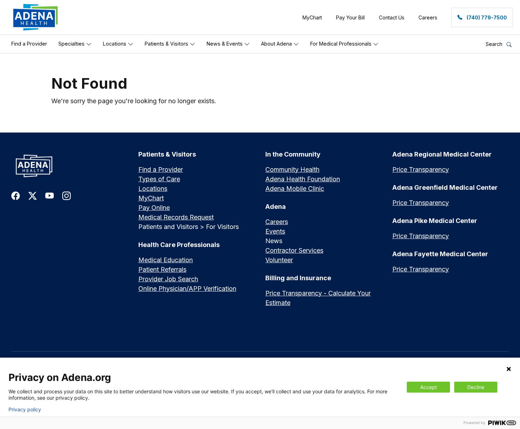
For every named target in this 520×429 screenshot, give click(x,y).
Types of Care (159, 179)
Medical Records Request (176, 217)
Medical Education (165, 260)
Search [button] (495, 44)
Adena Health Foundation (302, 179)
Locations (115, 44)
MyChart (151, 198)
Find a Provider (29, 44)
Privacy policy (24, 409)
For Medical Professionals (341, 44)
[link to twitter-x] (32, 195)
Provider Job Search (168, 279)
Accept (428, 387)
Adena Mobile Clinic (294, 188)
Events (275, 231)
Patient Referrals (162, 269)
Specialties (72, 44)
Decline (475, 387)
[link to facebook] (15, 195)
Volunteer (279, 260)
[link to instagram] (66, 195)
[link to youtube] (49, 195)
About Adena (277, 44)
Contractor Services (294, 250)
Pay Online (154, 207)
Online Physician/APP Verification (187, 288)
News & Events (225, 44)
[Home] (69, 165)
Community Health (292, 169)
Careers (276, 221)
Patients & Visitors (167, 44)
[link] (35, 17)
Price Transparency (420, 169)
